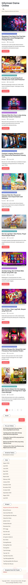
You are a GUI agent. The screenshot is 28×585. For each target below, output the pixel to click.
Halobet (5, 572)
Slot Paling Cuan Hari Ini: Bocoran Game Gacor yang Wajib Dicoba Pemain (12, 429)
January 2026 (6, 482)
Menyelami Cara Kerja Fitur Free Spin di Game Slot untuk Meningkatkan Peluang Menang (13, 37)
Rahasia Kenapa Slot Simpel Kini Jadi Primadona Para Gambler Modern (13, 350)
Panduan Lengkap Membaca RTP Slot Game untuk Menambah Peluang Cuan (14, 155)
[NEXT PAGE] (21, 410)
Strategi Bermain (7, 542)
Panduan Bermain (7, 523)
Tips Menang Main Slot (8, 558)
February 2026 (6, 479)
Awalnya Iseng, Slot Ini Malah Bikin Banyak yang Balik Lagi (13, 271)
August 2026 (6, 463)
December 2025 (7, 484)
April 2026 (5, 474)
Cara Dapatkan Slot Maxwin (10, 515)
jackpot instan (6, 521)
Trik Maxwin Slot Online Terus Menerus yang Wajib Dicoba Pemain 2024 (13, 446)
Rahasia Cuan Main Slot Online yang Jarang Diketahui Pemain (13, 442)
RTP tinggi (5, 529)
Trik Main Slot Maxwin (8, 563)
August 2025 (6, 495)
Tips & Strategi (6, 550)
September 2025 (7, 492)
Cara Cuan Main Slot (8, 512)
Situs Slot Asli (6, 531)
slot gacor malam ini (8, 537)
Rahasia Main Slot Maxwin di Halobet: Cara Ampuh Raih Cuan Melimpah (12, 196)
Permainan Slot (6, 526)
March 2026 (6, 476)
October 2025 (6, 490)
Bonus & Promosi (7, 510)
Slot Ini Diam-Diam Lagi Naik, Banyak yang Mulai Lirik (14, 310)
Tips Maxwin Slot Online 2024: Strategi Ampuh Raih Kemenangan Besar (12, 433)
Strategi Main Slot (7, 545)
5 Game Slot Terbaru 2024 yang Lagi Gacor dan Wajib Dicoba (13, 438)
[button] (21, 410)
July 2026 (5, 466)
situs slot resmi (6, 534)
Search (7, 415)
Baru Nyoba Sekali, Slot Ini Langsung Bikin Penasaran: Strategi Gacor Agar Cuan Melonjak (14, 390)
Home (3, 11)
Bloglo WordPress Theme (16, 582)
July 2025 (5, 498)
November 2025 (7, 487)
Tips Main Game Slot (8, 555)
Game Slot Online (7, 518)
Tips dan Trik (6, 553)
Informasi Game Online (10, 4)
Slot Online (5, 539)
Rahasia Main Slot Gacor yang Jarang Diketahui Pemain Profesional (14, 116)
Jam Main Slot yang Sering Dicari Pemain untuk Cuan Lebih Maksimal (13, 78)
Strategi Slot (6, 547)
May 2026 (5, 471)
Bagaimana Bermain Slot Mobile (9, 33)
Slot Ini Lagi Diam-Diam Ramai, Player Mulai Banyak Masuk (14, 234)
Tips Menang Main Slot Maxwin (10, 561)
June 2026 (5, 468)
